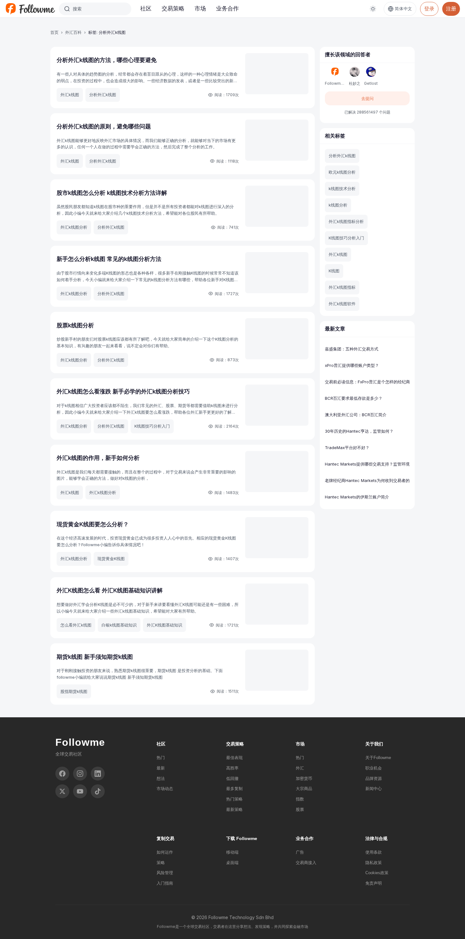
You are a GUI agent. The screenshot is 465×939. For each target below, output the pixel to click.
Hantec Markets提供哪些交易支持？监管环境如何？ (367, 463)
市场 (200, 8)
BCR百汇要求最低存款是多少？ (353, 398)
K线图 (334, 270)
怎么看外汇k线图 (75, 624)
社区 (146, 8)
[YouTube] (80, 791)
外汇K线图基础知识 (164, 624)
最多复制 (234, 788)
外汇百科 (73, 32)
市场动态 (165, 788)
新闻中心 (373, 788)
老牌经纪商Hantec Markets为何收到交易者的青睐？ (367, 480)
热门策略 (234, 799)
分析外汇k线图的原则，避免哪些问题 (104, 126)
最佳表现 (234, 757)
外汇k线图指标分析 (346, 221)
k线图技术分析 (342, 188)
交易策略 (173, 8)
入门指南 (165, 883)
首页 (54, 32)
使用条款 (373, 852)
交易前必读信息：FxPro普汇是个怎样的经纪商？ (367, 381)
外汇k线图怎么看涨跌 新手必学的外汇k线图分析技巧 (123, 391)
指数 (300, 799)
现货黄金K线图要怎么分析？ (93, 524)
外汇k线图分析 (73, 227)
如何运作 (165, 852)
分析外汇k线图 (102, 94)
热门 (161, 757)
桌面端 (232, 862)
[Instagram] (80, 774)
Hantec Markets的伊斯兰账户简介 (357, 496)
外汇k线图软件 (342, 303)
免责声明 (373, 883)
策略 (161, 862)
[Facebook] (62, 774)
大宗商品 (304, 788)
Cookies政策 (376, 872)
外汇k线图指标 (342, 287)
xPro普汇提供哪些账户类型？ (352, 365)
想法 (161, 778)
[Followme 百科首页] (30, 9)
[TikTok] (98, 791)
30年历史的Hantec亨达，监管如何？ (359, 431)
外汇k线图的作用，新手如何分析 (98, 457)
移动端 (232, 852)
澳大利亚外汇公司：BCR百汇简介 (356, 414)
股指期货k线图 (73, 691)
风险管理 (165, 872)
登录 (429, 8)
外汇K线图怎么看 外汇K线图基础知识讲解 (110, 590)
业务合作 (227, 8)
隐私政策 (373, 862)
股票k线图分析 (75, 325)
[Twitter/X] (62, 791)
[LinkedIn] (98, 774)
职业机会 (373, 768)
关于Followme (378, 757)
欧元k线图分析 (342, 172)
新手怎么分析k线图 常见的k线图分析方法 (109, 259)
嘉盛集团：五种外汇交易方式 (351, 348)
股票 (300, 809)
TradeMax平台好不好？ (347, 447)
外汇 (300, 768)
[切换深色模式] (373, 9)
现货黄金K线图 (111, 558)
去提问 (367, 98)
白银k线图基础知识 (119, 624)
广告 (300, 852)
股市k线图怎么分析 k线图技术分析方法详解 (112, 192)
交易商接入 (306, 862)
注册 (451, 8)
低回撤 (232, 778)
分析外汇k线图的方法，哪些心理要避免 (107, 60)
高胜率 (232, 768)
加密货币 (304, 778)
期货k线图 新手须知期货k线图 (95, 656)
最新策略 (234, 809)
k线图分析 (338, 204)
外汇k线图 (69, 94)
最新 (161, 768)
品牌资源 (373, 778)
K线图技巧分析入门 (152, 426)
